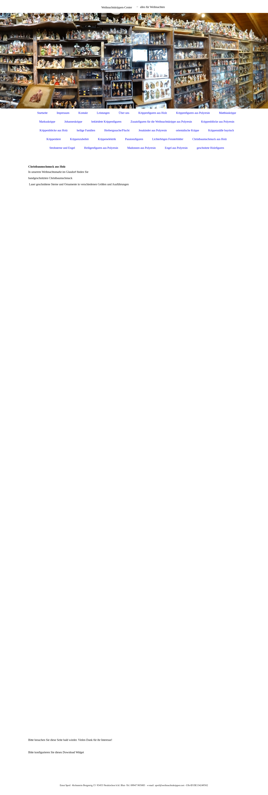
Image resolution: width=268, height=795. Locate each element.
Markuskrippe (47, 121)
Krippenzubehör (79, 139)
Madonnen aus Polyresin (141, 147)
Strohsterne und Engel (62, 147)
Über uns (124, 112)
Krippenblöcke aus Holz (54, 130)
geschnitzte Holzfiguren (210, 147)
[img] (134, 61)
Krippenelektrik (107, 139)
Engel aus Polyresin (176, 147)
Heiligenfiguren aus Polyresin (101, 147)
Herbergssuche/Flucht (116, 130)
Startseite (42, 112)
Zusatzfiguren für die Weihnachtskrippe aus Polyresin (161, 121)
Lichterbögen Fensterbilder (167, 139)
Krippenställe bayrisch (221, 130)
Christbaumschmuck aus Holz (209, 139)
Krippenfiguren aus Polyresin (193, 112)
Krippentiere (53, 139)
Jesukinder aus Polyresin (153, 130)
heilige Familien (86, 130)
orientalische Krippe (187, 130)
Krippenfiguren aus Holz (152, 112)
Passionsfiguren (134, 139)
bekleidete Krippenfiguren (106, 121)
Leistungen (103, 112)
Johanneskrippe (73, 121)
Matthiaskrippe (227, 112)
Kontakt (83, 112)
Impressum (63, 112)
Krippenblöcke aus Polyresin (217, 121)
